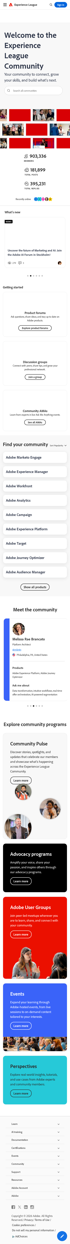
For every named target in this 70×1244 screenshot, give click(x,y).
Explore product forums (35, 328)
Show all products (35, 587)
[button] (62, 1236)
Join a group (35, 377)
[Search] (7, 90)
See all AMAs (35, 422)
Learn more (20, 881)
